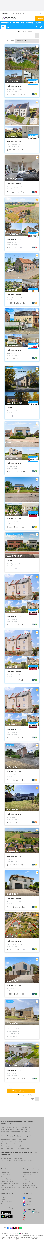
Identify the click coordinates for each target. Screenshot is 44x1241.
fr (41, 13)
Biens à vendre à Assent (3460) (11, 1158)
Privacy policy (32, 1235)
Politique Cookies (21, 1235)
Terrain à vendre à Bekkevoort (11, 1144)
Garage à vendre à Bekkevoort (11, 1142)
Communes (12, 1239)
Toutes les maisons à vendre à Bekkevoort (15, 1131)
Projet (9, 408)
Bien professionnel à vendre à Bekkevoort (15, 1146)
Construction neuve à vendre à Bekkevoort (15, 1148)
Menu (40, 18)
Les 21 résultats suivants (19, 1091)
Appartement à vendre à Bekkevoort (13, 1139)
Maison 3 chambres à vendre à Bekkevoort (15, 1127)
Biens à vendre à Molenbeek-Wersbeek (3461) (16, 1160)
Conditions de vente (13, 1237)
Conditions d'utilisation (8, 1235)
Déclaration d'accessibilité (25, 1239)
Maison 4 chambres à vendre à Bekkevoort (15, 1129)
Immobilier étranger (17, 13)
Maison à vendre (14, 86)
